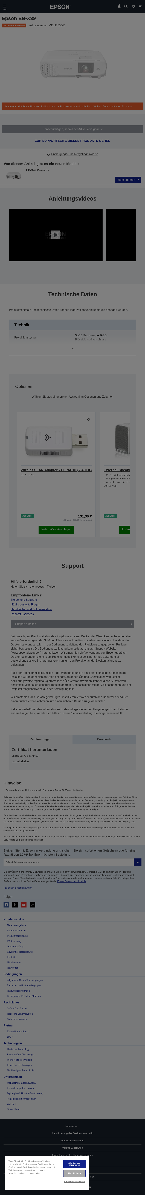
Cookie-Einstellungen (74, 1181)
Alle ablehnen (74, 1173)
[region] (47, 1173)
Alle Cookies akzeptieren (74, 1164)
